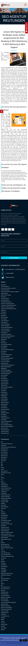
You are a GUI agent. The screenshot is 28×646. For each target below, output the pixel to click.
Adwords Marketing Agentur (6, 371)
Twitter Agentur (4, 385)
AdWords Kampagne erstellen (7, 532)
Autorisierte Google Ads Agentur (7, 303)
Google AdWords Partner (6, 539)
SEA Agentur (3, 310)
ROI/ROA (3, 503)
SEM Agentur (3, 312)
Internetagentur (4, 346)
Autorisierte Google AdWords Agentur (8, 305)
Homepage (3, 563)
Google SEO (3, 445)
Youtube (2, 621)
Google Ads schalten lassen (6, 523)
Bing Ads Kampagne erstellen (7, 547)
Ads (2, 510)
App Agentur (3, 411)
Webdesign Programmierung (7, 573)
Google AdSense (4, 486)
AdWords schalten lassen (6, 534)
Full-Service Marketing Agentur (7, 349)
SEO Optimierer (4, 450)
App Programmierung (5, 578)
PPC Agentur (3, 313)
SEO (2, 442)
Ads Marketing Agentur (5, 373)
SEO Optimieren (4, 452)
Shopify (2, 619)
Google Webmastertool (5, 494)
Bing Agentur (3, 315)
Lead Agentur (4, 419)
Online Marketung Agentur (6, 344)
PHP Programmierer (5, 588)
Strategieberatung (4, 612)
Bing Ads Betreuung (5, 544)
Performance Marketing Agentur (7, 364)
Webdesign (3, 568)
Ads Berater (3, 525)
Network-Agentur (4, 428)
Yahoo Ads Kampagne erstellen (7, 556)
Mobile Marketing (4, 598)
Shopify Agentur (4, 400)
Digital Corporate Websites (6, 607)
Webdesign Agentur (5, 412)
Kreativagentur (4, 347)
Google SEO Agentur (5, 289)
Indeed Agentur (4, 392)
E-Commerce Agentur (5, 361)
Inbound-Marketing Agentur (6, 424)
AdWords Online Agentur (6, 295)
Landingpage (3, 569)
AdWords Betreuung (5, 529)
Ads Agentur (3, 296)
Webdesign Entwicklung (6, 575)
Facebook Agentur (5, 380)
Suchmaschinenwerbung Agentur (8, 335)
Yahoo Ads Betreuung (5, 552)
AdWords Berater (4, 537)
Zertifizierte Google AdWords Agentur (8, 308)
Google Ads (3, 513)
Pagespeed (3, 482)
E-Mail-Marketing (4, 593)
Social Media (3, 627)
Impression (3, 508)
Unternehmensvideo (5, 616)
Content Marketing (5, 600)
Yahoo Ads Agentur (5, 320)
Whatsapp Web (4, 624)
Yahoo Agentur (4, 318)
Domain (2, 474)
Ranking (2, 477)
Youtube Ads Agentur (5, 325)
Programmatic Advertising (6, 609)
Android (2, 583)
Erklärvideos (3, 614)
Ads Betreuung (4, 517)
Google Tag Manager (5, 496)
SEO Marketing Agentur (6, 370)
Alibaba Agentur (4, 378)
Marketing (3, 590)
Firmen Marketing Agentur (6, 354)
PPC (2, 465)
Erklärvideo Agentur (5, 433)
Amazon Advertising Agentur (7, 327)
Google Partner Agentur (6, 337)
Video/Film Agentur (5, 431)
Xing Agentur (3, 390)
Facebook (3, 622)
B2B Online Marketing (5, 605)
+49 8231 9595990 (9, 273)
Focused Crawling (4, 610)
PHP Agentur (3, 414)
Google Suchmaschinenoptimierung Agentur (10, 291)
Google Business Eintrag (6, 488)
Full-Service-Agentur (5, 356)
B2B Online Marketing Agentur (7, 358)
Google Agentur (4, 332)
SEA (2, 462)
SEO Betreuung (4, 455)
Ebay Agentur (4, 376)
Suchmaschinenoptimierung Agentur (8, 288)
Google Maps (4, 493)
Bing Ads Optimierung (5, 546)
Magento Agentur (4, 404)
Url (1, 476)
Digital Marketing (4, 604)
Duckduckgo (3, 558)
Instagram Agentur (5, 383)
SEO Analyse (3, 459)
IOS (2, 581)
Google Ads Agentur (5, 300)
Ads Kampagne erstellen (6, 520)
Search (2, 469)
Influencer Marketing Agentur (7, 387)
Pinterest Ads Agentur (5, 324)
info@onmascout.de (10, 277)
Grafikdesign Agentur (5, 417)
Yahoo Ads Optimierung (6, 554)
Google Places (4, 491)
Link (2, 479)
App (2, 576)
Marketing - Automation (6, 597)
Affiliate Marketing (4, 506)
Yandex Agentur (4, 322)
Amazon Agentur (4, 375)
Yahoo (2, 549)
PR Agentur (3, 341)
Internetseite (3, 564)
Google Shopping (4, 500)
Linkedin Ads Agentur (5, 329)
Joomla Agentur (4, 407)
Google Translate (4, 501)
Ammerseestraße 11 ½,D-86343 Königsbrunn (15, 269)
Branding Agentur (4, 363)
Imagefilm (3, 617)
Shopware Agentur (5, 422)
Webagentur (3, 353)
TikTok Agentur (4, 388)
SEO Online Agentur (5, 286)
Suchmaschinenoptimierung (6, 443)
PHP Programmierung (5, 587)
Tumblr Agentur (4, 397)
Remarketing (3, 505)
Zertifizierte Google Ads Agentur (7, 306)
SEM (2, 464)
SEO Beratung (4, 457)
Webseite (3, 561)
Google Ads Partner (5, 527)
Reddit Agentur (4, 395)
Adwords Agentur (4, 293)
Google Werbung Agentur (6, 334)
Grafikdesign (3, 571)
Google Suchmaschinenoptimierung (8, 447)
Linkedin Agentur (4, 393)
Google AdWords (4, 515)
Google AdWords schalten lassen (8, 535)
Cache (2, 481)
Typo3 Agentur (4, 405)
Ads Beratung (4, 518)
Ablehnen (25, 640)
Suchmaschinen (4, 471)
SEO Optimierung (4, 448)
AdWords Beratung (5, 530)
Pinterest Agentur (4, 399)
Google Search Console (6, 472)
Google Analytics (4, 484)
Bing (2, 540)
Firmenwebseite (4, 566)
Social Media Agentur (5, 359)
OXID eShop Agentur (5, 409)
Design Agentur (4, 416)
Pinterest (3, 629)
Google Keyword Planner (6, 498)
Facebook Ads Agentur (5, 330)
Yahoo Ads (3, 551)
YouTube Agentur (4, 382)
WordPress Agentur (5, 402)
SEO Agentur (3, 284)
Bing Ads (3, 542)
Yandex (2, 559)
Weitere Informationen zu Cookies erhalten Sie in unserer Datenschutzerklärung (14, 642)
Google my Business (5, 489)
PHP (2, 585)
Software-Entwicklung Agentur (7, 426)
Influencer (3, 626)
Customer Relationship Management (8, 602)
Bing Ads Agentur (4, 317)
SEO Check (3, 460)
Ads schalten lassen (5, 522)
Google (2, 467)
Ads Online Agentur (5, 298)
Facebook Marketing (5, 595)
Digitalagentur (4, 368)
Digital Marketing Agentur (6, 366)
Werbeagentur (4, 339)
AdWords (3, 511)
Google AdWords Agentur (6, 301)
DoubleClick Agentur (5, 429)
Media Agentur (4, 342)
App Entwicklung (4, 580)
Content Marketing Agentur (6, 421)
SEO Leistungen (4, 453)
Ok (20, 640)
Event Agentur (4, 351)
